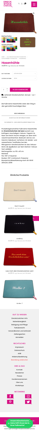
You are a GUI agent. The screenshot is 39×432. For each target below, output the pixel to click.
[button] (33, 13)
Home (3, 57)
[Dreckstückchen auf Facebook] (10, 396)
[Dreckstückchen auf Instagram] (28, 396)
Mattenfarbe (6, 73)
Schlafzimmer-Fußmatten (9, 58)
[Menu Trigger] (34, 4)
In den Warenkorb (20, 90)
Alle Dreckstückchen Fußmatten (16, 57)
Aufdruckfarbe (6, 78)
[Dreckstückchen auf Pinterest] (10, 402)
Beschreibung (19, 113)
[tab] (19, 113)
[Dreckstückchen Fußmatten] (8, 6)
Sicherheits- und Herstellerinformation (19, 122)
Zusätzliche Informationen (19, 118)
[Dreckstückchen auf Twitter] (28, 402)
